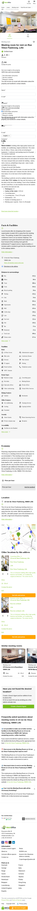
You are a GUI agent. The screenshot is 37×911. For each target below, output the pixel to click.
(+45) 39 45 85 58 (6, 837)
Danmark (4, 865)
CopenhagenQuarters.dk (27, 859)
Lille (2, 9)
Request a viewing (8, 79)
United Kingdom (6, 888)
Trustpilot (4, 104)
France (20, 865)
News (21, 848)
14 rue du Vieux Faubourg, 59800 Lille (17, 743)
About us (4, 851)
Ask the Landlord (7, 77)
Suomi (3, 874)
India (20, 888)
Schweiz (21, 874)
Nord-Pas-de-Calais (26, 7)
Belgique (4, 882)
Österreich (21, 871)
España (3, 891)
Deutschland (5, 876)
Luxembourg (5, 885)
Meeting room (15, 7)
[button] (2, 573)
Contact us (4, 857)
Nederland (4, 879)
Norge (3, 871)
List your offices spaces (8, 854)
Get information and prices (10, 75)
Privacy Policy (5, 900)
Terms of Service (17, 900)
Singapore (21, 885)
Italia (20, 868)
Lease (8, 7)
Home (2, 7)
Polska (20, 879)
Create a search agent (8, 848)
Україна (21, 876)
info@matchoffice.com (7, 835)
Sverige (3, 868)
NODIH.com (23, 851)
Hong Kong (22, 882)
